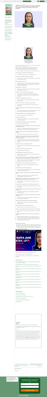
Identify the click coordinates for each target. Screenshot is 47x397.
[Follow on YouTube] (28, 395)
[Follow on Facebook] (19, 395)
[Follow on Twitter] (24, 395)
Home (4, 1)
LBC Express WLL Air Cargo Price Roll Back (8, 39)
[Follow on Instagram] (21, 395)
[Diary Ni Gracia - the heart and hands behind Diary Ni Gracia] (2, 1)
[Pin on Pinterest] (30, 361)
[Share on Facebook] (26, 361)
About (21, 1)
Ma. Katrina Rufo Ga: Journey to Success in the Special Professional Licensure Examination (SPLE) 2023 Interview (35, 365)
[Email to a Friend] (29, 361)
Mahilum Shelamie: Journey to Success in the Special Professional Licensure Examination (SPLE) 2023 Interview (21, 365)
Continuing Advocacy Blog (19, 336)
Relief (15, 1)
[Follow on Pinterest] (26, 395)
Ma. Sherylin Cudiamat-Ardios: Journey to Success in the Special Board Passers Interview (27, 264)
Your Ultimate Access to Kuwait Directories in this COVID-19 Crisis (24, 296)
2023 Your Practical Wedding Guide (20, 293)
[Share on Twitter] (27, 361)
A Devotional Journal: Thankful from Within (21, 298)
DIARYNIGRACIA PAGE (32, 252)
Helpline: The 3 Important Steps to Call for (8, 27)
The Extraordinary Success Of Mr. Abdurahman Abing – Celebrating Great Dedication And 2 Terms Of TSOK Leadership (8, 21)
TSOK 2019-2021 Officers (9, 24)
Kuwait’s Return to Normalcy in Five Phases (8, 36)
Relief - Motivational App (8, 6)
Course (18, 1)
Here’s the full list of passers (20, 223)
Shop (12, 1)
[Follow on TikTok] (22, 395)
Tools (9, 1)
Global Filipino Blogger (18, 301)
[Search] (38, 1)
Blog (6, 1)
